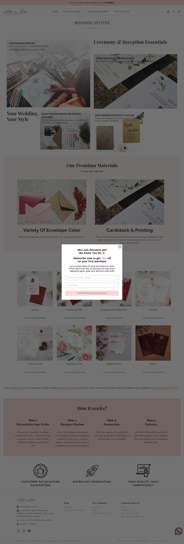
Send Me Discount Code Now (92, 293)
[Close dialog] (120, 246)
